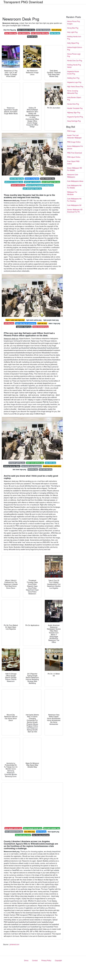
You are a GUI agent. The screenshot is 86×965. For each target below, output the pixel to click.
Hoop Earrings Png (74, 121)
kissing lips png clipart (12, 466)
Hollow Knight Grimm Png (74, 48)
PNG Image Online (74, 142)
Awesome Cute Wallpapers (72, 175)
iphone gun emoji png (32, 182)
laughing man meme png (52, 466)
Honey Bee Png (72, 28)
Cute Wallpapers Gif (74, 205)
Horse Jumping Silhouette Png (72, 92)
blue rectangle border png (33, 828)
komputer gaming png (17, 463)
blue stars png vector (23, 835)
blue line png (54, 33)
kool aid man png (46, 469)
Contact (35, 960)
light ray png (42, 323)
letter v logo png (54, 323)
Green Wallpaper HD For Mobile (74, 169)
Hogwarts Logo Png (74, 82)
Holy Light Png (72, 32)
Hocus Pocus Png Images (73, 22)
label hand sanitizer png (35, 463)
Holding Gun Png (73, 78)
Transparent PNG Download (23, 2)
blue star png (32, 37)
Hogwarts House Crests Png (73, 72)
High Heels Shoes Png (75, 86)
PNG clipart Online (73, 157)
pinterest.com (14, 944)
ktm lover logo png (19, 469)
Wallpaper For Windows (72, 193)
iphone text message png (14, 182)
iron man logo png (16, 179)
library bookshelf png (40, 327)
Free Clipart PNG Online (73, 162)
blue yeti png (56, 30)
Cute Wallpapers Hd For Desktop (74, 199)
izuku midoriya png (47, 179)
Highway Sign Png (73, 112)
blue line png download (40, 835)
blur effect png (29, 832)
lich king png (9, 323)
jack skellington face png (50, 182)
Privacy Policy (46, 960)
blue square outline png (13, 828)
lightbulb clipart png (24, 327)
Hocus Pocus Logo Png (74, 55)
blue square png (53, 832)
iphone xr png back (32, 179)
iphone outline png (18, 185)
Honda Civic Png (73, 104)
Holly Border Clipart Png (74, 98)
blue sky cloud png (43, 30)
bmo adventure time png (13, 832)
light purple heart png (51, 320)
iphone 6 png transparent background (40, 185)
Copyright (58, 960)
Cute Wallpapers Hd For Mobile (74, 186)
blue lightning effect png (39, 33)
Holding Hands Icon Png (74, 37)
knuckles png (32, 469)
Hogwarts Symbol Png (75, 117)
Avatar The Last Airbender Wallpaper (74, 136)
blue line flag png (10, 30)
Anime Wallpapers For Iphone (75, 147)
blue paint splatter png (51, 828)
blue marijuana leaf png (26, 30)
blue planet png (23, 33)
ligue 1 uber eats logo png (15, 320)
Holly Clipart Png (73, 43)
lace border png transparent (31, 466)
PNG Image (71, 131)
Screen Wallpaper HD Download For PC (74, 210)
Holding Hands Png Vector (74, 66)
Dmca (26, 960)
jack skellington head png (32, 189)
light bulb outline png (33, 320)
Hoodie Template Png (75, 108)
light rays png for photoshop (26, 323)
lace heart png (50, 463)
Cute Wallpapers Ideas (75, 181)
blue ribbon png (10, 33)
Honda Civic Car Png (74, 60)
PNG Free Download (74, 153)
